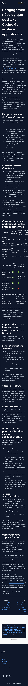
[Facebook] (6, 676)
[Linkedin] (3, 676)
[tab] (11, 639)
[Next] (24, 630)
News (3, 666)
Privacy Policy (6, 661)
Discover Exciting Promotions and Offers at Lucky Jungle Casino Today (21, 606)
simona (5, 634)
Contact (4, 664)
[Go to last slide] (4, 630)
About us (4, 659)
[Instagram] (10, 676)
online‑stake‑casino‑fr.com (9, 68)
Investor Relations (7, 668)
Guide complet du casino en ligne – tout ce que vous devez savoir (6, 605)
